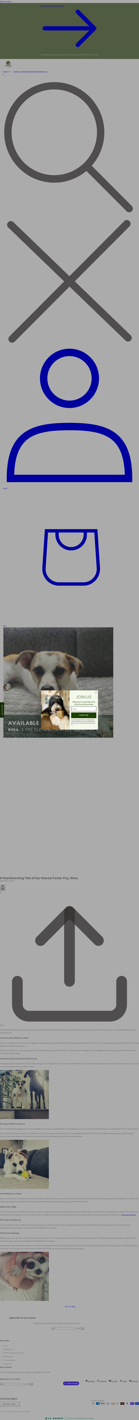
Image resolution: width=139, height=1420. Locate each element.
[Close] (96, 692)
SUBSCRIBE (83, 715)
